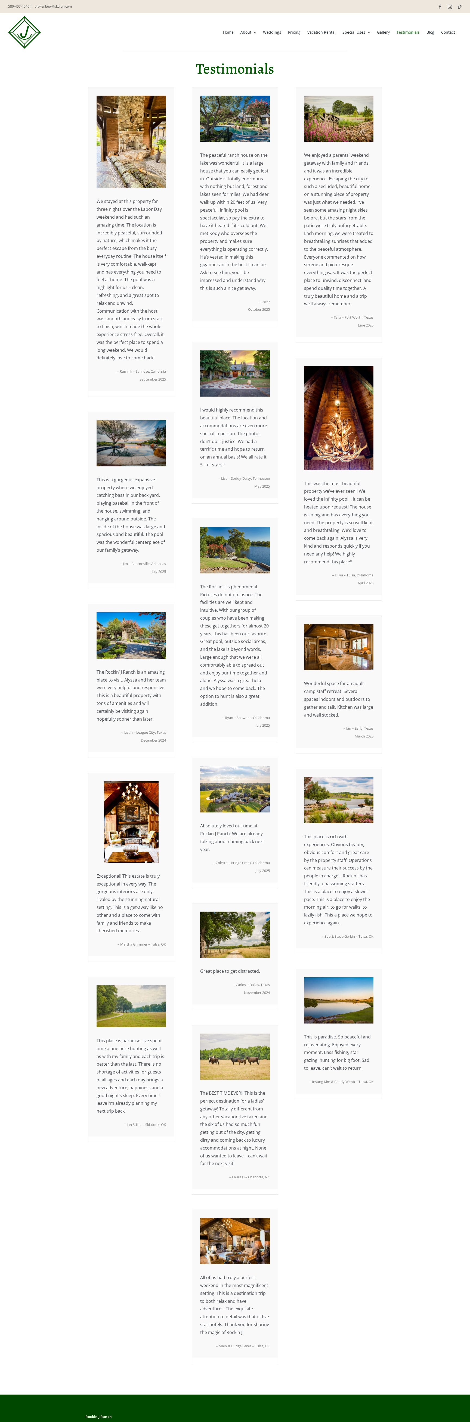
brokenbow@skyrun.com (53, 6)
